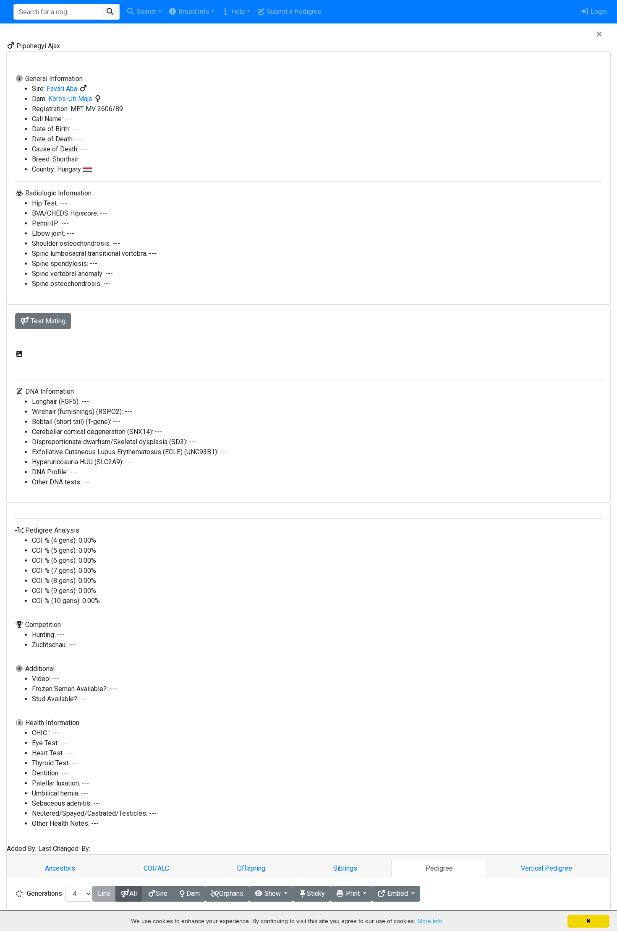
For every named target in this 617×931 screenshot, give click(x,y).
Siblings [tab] (345, 868)
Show (272, 893)
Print (352, 893)
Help (237, 12)
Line (104, 893)
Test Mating (47, 321)
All (133, 893)
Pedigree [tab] (439, 868)
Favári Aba (63, 89)
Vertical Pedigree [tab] (546, 868)
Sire (161, 893)
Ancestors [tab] (60, 868)
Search (146, 12)
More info (429, 921)
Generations (44, 893)
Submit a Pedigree (293, 12)
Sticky (316, 893)
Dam (193, 893)
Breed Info (193, 12)
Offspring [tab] (251, 868)
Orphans (231, 893)
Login (598, 12)
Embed (398, 893)
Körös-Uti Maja (71, 99)
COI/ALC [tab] (156, 868)
